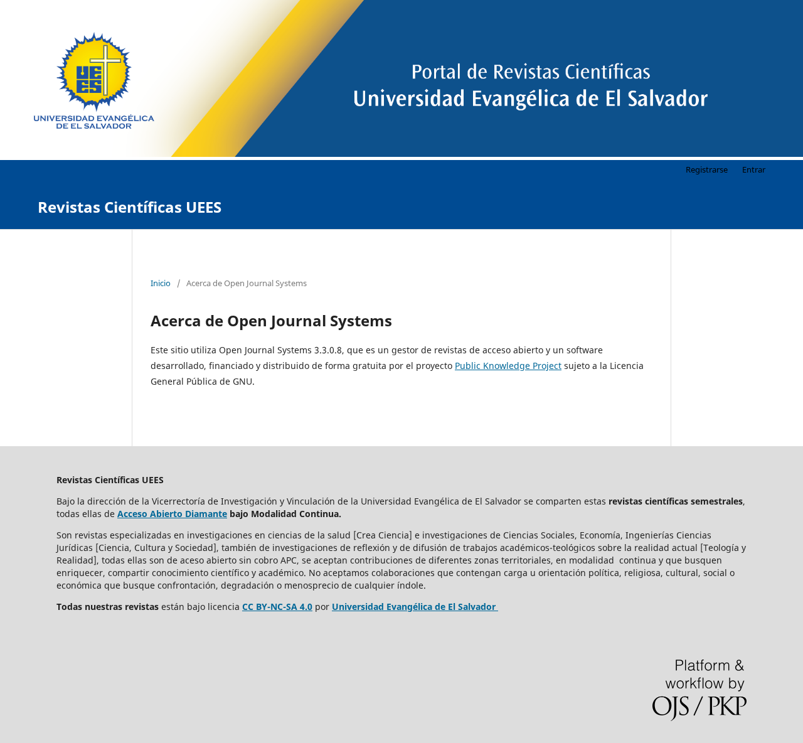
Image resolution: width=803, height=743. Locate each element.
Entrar (753, 169)
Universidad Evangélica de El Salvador (414, 606)
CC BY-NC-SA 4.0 (277, 606)
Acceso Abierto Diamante (172, 514)
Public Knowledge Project (508, 366)
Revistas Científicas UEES (129, 206)
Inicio (161, 283)
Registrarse (707, 169)
